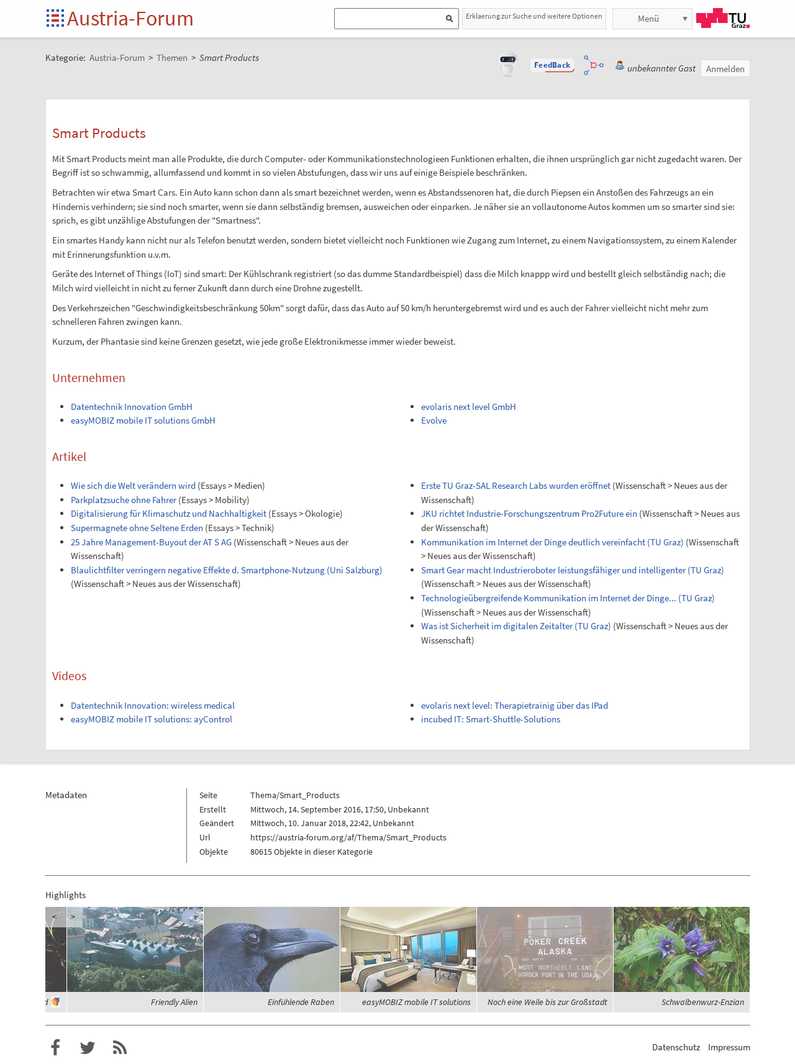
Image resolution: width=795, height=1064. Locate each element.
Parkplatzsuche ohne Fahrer (123, 500)
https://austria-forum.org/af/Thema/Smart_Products (348, 837)
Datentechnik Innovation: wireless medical (153, 705)
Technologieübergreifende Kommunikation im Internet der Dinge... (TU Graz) (568, 598)
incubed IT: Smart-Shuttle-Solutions (490, 719)
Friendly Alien (174, 1001)
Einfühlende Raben (301, 1001)
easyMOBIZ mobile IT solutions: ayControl (151, 719)
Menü (648, 18)
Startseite (56, 19)
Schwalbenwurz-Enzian (702, 1001)
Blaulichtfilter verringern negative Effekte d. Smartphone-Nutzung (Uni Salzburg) (227, 570)
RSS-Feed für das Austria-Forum (120, 1048)
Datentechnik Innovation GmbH (132, 406)
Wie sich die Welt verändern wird (133, 485)
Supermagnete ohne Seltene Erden (137, 528)
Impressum (729, 1047)
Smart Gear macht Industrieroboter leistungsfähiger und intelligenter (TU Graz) (572, 570)
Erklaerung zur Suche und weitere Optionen (534, 15)
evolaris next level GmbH (468, 406)
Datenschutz (676, 1047)
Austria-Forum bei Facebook (55, 1048)
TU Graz (723, 18)
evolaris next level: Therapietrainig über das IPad (514, 705)
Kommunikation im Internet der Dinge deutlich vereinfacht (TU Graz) (552, 542)
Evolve (434, 420)
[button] (552, 65)
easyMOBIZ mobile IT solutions (416, 1001)
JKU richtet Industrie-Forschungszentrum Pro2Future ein (529, 513)
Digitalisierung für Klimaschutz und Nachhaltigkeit (168, 513)
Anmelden (725, 69)
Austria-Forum (130, 18)
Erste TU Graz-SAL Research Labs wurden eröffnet (516, 485)
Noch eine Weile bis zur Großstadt (547, 1001)
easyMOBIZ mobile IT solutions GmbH (143, 420)
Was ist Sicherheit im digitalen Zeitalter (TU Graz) (516, 626)
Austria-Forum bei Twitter (88, 1048)
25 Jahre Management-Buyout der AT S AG (151, 542)
